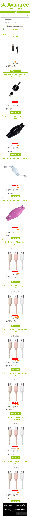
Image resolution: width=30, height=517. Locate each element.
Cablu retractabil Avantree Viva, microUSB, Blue (15, 158)
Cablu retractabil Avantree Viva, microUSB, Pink (15, 200)
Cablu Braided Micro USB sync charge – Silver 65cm (15, 331)
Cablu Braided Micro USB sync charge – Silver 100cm (15, 374)
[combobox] (15, 22)
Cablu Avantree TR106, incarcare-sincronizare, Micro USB (15, 36)
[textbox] (15, 22)
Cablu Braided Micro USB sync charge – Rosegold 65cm (15, 243)
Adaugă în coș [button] (15, 196)
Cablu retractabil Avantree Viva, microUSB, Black (15, 117)
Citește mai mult (15, 71)
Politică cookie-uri (18, 510)
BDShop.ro (6, 25)
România (20, 8)
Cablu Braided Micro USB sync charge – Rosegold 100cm (15, 418)
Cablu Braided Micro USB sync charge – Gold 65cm (15, 287)
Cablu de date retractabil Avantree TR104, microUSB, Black (15, 76)
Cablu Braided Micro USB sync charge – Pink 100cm (15, 462)
